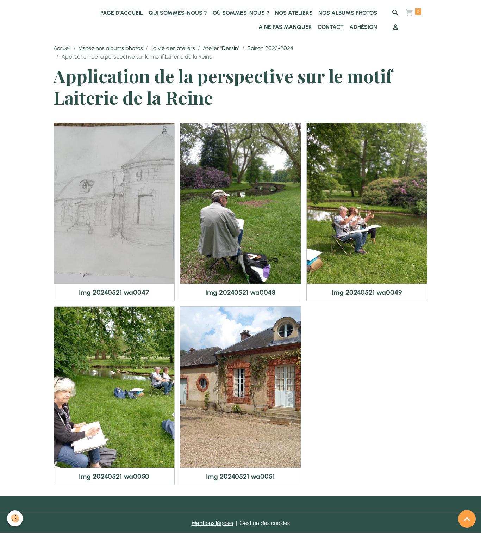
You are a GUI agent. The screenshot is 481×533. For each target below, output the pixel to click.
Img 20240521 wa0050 (114, 476)
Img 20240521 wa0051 (240, 476)
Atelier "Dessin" (221, 48)
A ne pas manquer (285, 27)
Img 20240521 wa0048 (240, 292)
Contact (331, 27)
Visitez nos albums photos (111, 48)
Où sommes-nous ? (241, 13)
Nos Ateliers (294, 13)
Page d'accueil (121, 13)
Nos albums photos (347, 13)
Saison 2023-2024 (270, 48)
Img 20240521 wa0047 (114, 292)
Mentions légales (212, 523)
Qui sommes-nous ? (178, 13)
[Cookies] (15, 518)
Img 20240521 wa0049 (367, 292)
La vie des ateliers (173, 48)
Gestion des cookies (265, 523)
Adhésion (363, 27)
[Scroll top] (467, 519)
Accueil (62, 48)
